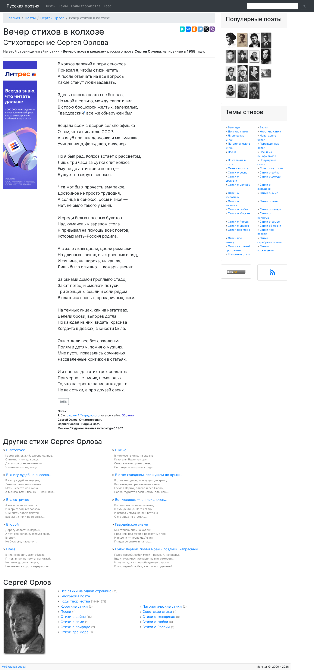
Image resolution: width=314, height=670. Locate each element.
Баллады (234, 127)
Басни (264, 127)
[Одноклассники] (194, 29)
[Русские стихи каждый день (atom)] (272, 273)
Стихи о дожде (270, 176)
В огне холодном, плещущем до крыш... (148, 475)
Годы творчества (85, 6)
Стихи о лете (269, 201)
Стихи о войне (73, 616)
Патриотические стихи (162, 606)
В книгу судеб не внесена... (28, 475)
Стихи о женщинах (158, 616)
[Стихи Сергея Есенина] (242, 56)
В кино (120, 450)
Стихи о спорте (238, 225)
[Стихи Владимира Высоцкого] (254, 40)
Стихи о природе (75, 627)
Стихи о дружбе (239, 184)
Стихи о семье (270, 221)
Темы (63, 6)
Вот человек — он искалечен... (141, 499)
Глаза (11, 549)
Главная (13, 18)
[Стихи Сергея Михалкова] (242, 73)
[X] (206, 29)
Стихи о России (156, 627)
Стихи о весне (237, 172)
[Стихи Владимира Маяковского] (231, 73)
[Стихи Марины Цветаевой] (254, 90)
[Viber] (212, 29)
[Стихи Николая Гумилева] (266, 40)
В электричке (17, 499)
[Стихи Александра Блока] (242, 40)
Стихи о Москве (239, 213)
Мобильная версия (14, 666)
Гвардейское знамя (131, 524)
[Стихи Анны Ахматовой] (231, 40)
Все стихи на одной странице (86, 591)
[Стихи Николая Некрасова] (254, 73)
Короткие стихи (74, 606)
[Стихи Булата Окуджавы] (266, 73)
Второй (12, 524)
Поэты (49, 6)
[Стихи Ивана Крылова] (254, 56)
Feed (108, 6)
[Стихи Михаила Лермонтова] (266, 56)
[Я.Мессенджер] (182, 29)
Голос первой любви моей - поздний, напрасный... (157, 549)
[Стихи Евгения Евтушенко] (231, 56)
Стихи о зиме (72, 622)
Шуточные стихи (239, 254)
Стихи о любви (155, 622)
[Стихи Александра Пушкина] (231, 90)
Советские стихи (157, 611)
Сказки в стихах (239, 168)
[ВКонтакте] (188, 29)
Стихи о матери (270, 209)
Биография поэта (75, 596)
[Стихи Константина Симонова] (242, 90)
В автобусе (15, 450)
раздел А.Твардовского (83, 415)
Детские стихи (238, 131)
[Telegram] (200, 29)
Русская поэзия (23, 6)
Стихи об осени (270, 225)
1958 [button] (63, 401)
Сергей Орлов (52, 18)
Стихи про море (74, 632)
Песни (66, 611)
